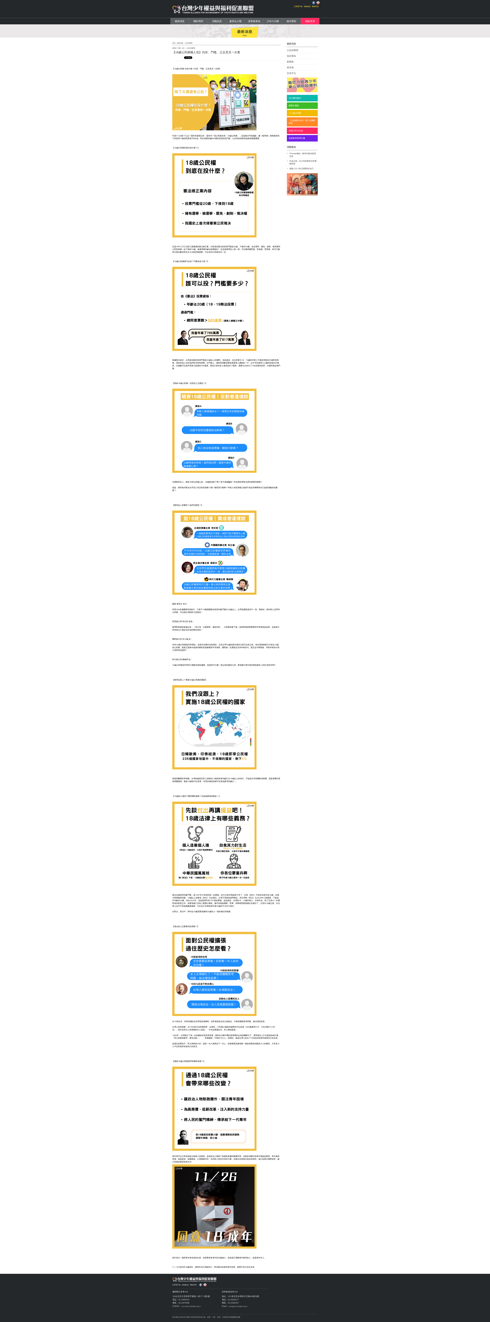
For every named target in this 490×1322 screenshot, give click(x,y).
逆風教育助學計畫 (297, 138)
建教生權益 (294, 105)
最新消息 (180, 43)
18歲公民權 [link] (179, 68)
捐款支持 (310, 21)
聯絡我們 (315, 6)
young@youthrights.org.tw (238, 1306)
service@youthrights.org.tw (191, 1306)
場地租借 (307, 6)
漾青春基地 (254, 21)
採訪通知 (291, 56)
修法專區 (291, 21)
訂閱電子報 (298, 6)
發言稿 (290, 67)
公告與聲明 (188, 43)
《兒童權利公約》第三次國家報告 (302, 121)
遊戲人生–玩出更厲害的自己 (301, 168)
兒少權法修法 (295, 98)
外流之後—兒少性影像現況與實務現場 (303, 162)
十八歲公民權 (295, 113)
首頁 (173, 43)
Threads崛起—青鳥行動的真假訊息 (302, 154)
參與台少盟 (235, 21)
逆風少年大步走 (296, 131)
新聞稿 (290, 62)
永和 (235, 1292)
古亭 (186, 1292)
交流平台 (291, 73)
